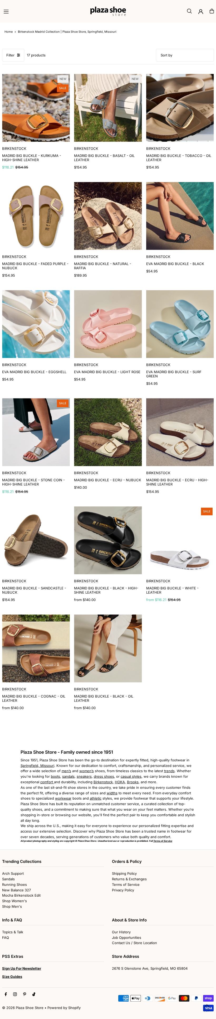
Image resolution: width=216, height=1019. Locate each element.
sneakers (84, 776)
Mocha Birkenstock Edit (21, 895)
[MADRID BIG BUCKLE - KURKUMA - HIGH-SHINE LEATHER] (36, 108)
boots (55, 776)
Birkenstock (103, 782)
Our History (121, 932)
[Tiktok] (33, 994)
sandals (68, 776)
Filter (10, 55)
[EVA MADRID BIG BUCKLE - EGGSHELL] (36, 324)
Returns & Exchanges (129, 879)
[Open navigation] (44, 10)
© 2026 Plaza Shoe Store (22, 1008)
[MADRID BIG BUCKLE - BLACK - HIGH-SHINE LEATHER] (108, 540)
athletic (95, 798)
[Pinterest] (24, 994)
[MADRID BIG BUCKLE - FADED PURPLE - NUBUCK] (36, 216)
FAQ (5, 937)
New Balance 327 (16, 890)
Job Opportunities (126, 937)
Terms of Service (126, 884)
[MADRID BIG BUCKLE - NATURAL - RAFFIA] (108, 216)
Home (8, 31)
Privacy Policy (123, 890)
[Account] (200, 11)
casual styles (131, 776)
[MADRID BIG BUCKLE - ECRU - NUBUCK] (108, 432)
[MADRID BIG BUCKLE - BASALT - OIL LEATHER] (108, 108)
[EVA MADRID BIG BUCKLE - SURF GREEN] (180, 324)
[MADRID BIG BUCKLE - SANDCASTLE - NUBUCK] (36, 540)
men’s (66, 771)
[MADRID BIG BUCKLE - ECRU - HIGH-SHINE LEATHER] (180, 432)
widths (112, 793)
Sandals (8, 879)
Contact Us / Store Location (134, 943)
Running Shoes (14, 884)
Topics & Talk (12, 932)
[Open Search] (189, 11)
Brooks (133, 782)
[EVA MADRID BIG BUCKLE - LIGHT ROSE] (108, 324)
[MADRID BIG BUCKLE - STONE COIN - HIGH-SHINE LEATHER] (36, 432)
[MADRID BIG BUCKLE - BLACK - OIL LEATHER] (108, 648)
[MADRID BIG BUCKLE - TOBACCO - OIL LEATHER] (180, 108)
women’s (86, 771)
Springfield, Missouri (37, 765)
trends (169, 771)
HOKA (120, 782)
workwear (63, 798)
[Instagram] (15, 994)
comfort (47, 782)
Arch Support (13, 873)
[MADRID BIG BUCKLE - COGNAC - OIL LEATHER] (36, 648)
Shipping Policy (124, 873)
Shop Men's (12, 906)
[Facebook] (6, 994)
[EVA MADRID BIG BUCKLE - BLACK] (180, 216)
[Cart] (212, 11)
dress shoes (104, 776)
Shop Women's (14, 901)
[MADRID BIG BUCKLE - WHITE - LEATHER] (180, 540)
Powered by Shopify (64, 1008)
